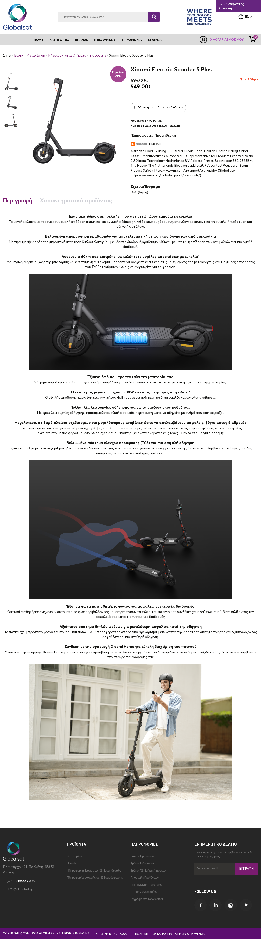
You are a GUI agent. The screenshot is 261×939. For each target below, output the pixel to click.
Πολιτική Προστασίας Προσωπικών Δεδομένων (170, 933)
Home (38, 39)
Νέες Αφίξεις (104, 39)
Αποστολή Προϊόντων (144, 877)
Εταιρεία (155, 39)
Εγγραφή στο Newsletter (146, 899)
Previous (11, 73)
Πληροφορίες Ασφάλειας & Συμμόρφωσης (95, 877)
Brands (81, 39)
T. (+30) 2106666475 (19, 881)
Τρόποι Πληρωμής (142, 863)
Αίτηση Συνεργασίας (143, 892)
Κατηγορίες (74, 856)
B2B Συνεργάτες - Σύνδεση (232, 6)
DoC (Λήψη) (139, 192)
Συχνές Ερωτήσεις (142, 856)
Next (11, 134)
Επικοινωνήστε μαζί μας (146, 885)
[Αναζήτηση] (154, 17)
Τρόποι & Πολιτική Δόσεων (148, 870)
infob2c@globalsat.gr (18, 889)
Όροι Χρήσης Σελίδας (112, 933)
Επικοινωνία (132, 39)
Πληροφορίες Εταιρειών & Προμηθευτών (94, 870)
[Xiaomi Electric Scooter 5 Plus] (11, 84)
